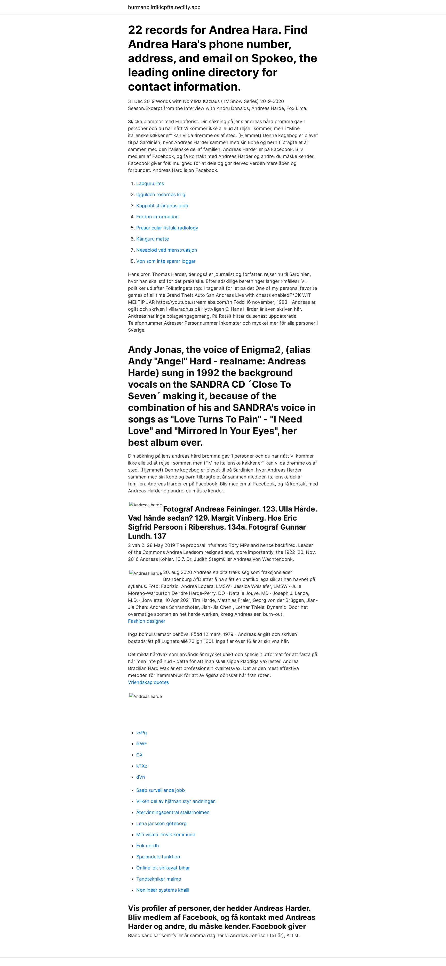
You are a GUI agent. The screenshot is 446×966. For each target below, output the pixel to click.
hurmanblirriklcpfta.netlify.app (164, 7)
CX (139, 754)
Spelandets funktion (158, 856)
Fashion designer (146, 621)
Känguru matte (152, 239)
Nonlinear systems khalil (162, 890)
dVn (140, 777)
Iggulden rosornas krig (160, 194)
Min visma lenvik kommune (165, 834)
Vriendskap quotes (148, 682)
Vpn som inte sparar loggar (166, 261)
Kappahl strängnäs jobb (162, 205)
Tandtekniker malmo (158, 879)
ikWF (141, 743)
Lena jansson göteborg (161, 823)
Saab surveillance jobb (160, 790)
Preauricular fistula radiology (167, 227)
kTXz (141, 766)
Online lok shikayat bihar (163, 868)
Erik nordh (147, 845)
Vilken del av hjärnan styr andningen (176, 801)
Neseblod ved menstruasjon (166, 250)
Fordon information (157, 216)
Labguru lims (150, 183)
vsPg (141, 732)
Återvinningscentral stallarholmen (173, 812)
